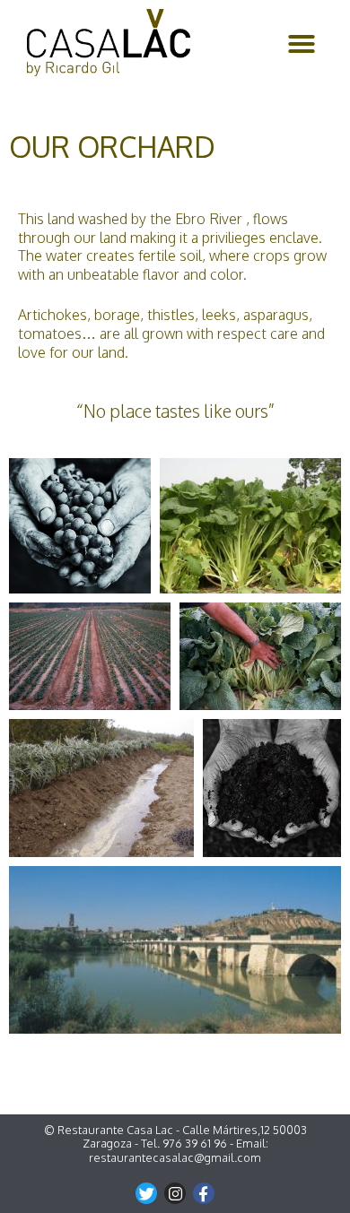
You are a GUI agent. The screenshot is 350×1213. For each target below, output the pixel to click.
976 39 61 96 (194, 1143)
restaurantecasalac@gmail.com (175, 1157)
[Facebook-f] (203, 1193)
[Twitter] (146, 1193)
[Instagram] (175, 1193)
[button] (301, 43)
